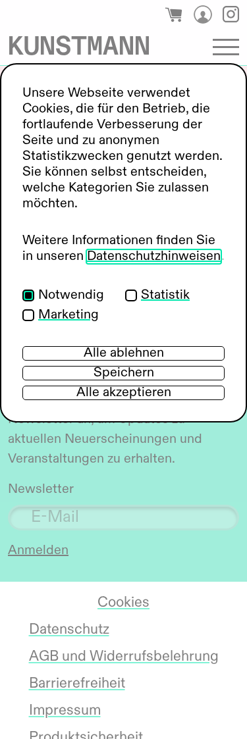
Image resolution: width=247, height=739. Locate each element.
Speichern (124, 373)
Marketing (68, 315)
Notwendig (71, 295)
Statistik (165, 295)
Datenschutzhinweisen (154, 256)
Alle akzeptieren (123, 392)
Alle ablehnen (124, 353)
